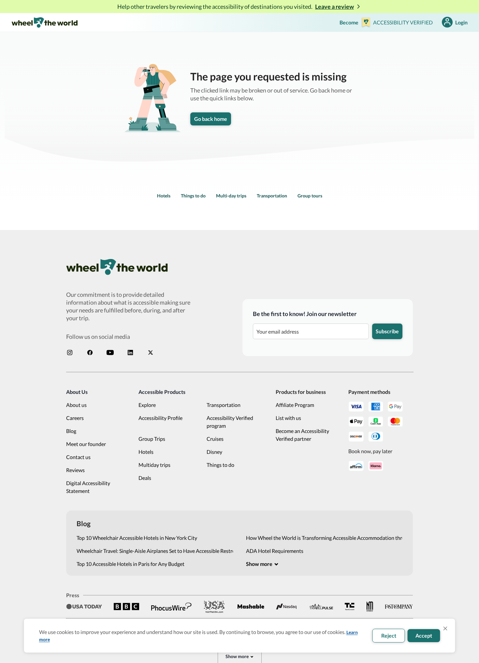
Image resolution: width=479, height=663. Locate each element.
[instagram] (69, 352)
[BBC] (126, 606)
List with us (288, 418)
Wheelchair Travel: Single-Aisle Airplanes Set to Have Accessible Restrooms (155, 551)
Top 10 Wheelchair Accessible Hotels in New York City (137, 538)
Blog (71, 431)
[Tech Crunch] (350, 606)
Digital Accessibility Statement (88, 487)
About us (76, 405)
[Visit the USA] (214, 606)
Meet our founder (86, 444)
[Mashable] (251, 606)
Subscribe (387, 331)
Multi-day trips (231, 195)
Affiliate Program (295, 405)
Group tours (310, 195)
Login (461, 22)
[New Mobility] (370, 606)
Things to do (193, 195)
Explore (147, 405)
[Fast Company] (399, 606)
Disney (214, 452)
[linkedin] (130, 352)
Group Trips (151, 439)
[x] (150, 352)
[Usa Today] (84, 606)
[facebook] (90, 352)
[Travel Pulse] (321, 606)
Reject (388, 635)
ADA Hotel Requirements (274, 551)
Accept (423, 635)
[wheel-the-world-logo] (44, 22)
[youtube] (110, 352)
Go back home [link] (210, 119)
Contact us (78, 457)
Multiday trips (154, 465)
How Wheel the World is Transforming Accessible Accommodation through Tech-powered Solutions (324, 538)
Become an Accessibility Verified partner (302, 435)
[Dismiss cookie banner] (445, 628)
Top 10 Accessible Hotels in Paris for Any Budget (130, 564)
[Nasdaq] (286, 606)
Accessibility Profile (160, 418)
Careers (75, 418)
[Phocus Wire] (171, 606)
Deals (144, 478)
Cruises (215, 439)
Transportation (272, 195)
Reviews (75, 470)
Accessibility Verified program (230, 422)
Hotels (163, 195)
